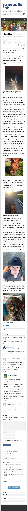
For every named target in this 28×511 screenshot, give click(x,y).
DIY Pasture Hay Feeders (18, 465)
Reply (4, 343)
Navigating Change (7, 455)
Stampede (6, 44)
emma (7, 358)
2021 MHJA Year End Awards (10, 458)
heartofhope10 (9, 347)
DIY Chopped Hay (17, 464)
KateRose (8, 404)
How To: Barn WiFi (7, 453)
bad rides (19, 42)
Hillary (7, 337)
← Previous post (6, 329)
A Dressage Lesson (8, 456)
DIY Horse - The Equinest (9, 474)
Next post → (22, 329)
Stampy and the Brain (12, 6)
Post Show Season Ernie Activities (11, 451)
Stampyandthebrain (9, 39)
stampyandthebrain (12, 375)
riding (9, 42)
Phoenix (6, 42)
